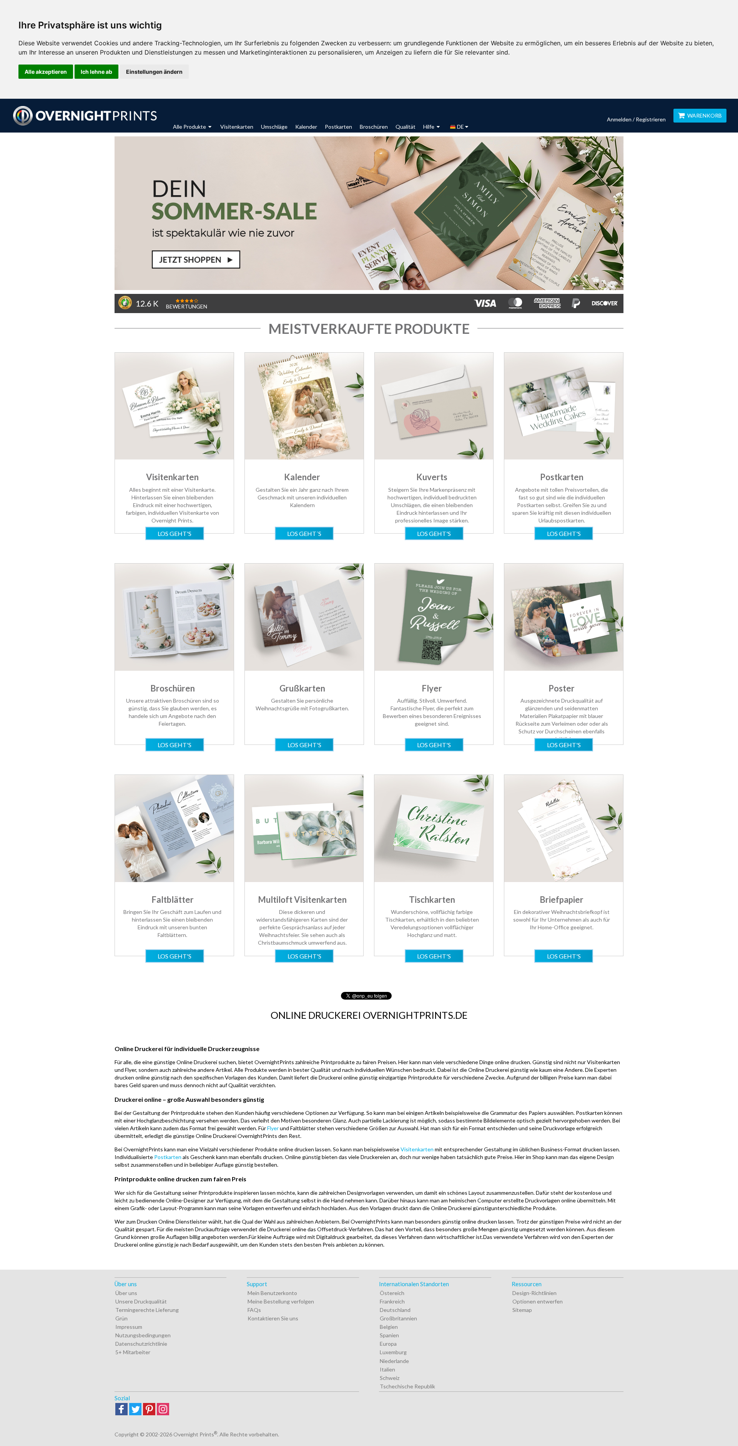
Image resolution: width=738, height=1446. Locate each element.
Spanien (389, 1335)
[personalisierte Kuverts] (434, 457)
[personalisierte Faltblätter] (174, 880)
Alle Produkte (190, 126)
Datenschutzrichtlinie (141, 1343)
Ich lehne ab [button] (96, 71)
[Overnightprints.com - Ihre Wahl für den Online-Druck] (85, 115)
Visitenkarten (236, 126)
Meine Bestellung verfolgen (281, 1301)
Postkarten (338, 126)
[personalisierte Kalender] (304, 457)
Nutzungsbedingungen (143, 1335)
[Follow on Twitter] (135, 1409)
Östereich (392, 1293)
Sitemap (522, 1310)
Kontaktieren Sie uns (273, 1318)
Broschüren (374, 126)
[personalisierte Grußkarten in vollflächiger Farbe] (304, 668)
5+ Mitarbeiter (132, 1352)
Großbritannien (398, 1318)
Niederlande (394, 1361)
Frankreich (392, 1301)
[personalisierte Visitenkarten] (174, 457)
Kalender (306, 126)
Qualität (406, 126)
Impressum (128, 1326)
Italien (387, 1369)
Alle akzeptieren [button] (46, 71)
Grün (121, 1318)
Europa (388, 1343)
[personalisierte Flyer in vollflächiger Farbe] (434, 668)
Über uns (126, 1293)
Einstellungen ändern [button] (154, 71)
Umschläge (274, 126)
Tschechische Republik (407, 1386)
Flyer (273, 1128)
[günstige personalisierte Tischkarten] (433, 880)
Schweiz (389, 1378)
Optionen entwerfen (537, 1301)
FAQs (254, 1310)
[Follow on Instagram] (163, 1409)
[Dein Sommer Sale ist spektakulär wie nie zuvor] (369, 213)
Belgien (389, 1326)
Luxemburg (393, 1352)
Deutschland (395, 1310)
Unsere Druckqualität (141, 1301)
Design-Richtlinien (534, 1293)
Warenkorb (704, 115)
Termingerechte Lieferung (147, 1310)
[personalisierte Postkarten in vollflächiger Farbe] (563, 457)
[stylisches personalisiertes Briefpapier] (563, 880)
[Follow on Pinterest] (149, 1409)
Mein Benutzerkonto (272, 1293)
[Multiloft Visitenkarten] (304, 880)
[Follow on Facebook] (121, 1409)
